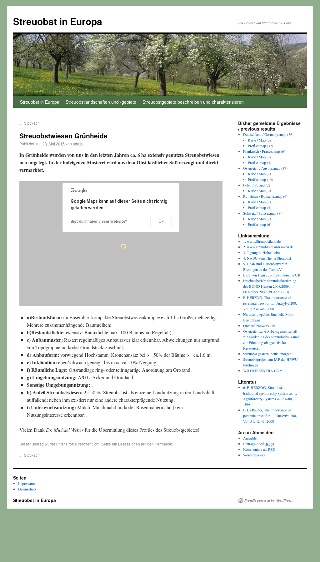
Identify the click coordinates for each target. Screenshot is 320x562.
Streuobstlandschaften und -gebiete (101, 102)
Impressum (26, 483)
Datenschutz (27, 488)
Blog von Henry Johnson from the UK (272, 274)
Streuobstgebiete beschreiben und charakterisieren (193, 102)
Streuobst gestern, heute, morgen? (268, 353)
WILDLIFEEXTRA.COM (263, 370)
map (283, 134)
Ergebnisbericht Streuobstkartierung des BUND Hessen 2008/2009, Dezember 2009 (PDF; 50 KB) (269, 286)
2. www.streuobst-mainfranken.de (268, 246)
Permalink (163, 443)
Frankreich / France (257, 151)
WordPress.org (254, 454)
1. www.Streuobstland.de (262, 241)
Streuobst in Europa (57, 21)
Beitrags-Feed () (258, 443)
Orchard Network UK (259, 325)
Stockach (29, 123)
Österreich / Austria (257, 168)
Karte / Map (257, 139)
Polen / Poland (254, 184)
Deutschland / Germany (260, 134)
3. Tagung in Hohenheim (261, 252)
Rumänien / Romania (258, 196)
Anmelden (250, 437)
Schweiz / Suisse (255, 213)
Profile (71, 443)
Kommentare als (259, 449)
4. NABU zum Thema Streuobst (267, 258)
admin (78, 143)
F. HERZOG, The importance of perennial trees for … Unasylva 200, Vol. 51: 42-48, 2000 (270, 303)
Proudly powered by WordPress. (268, 500)
